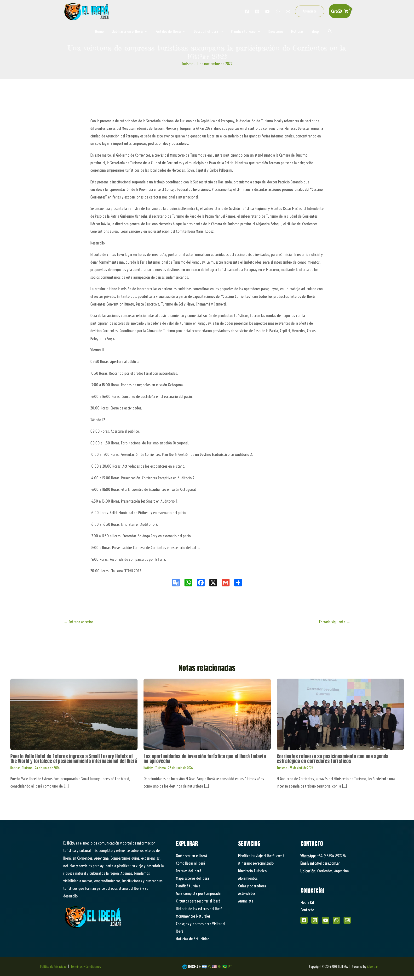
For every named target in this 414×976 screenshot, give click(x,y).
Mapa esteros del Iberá (192, 878)
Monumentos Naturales (193, 916)
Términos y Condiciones (86, 967)
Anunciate (245, 900)
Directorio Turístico (252, 870)
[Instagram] (257, 11)
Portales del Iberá (168, 31)
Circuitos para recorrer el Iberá (198, 900)
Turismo (187, 63)
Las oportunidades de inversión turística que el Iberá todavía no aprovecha (205, 759)
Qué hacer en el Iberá (127, 31)
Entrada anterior (78, 621)
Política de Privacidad (53, 967)
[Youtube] (267, 11)
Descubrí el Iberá (206, 31)
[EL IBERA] (87, 10)
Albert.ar (372, 967)
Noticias (297, 31)
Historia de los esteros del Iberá (199, 908)
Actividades (246, 893)
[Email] (347, 920)
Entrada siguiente (334, 621)
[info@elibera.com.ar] (288, 11)
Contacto (307, 909)
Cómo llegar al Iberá (190, 863)
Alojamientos (248, 878)
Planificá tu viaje (188, 885)
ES (210, 966)
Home (99, 31)
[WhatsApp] (336, 920)
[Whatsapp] (278, 11)
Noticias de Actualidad (192, 938)
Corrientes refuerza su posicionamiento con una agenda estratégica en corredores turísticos (332, 759)
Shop (315, 31)
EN (219, 966)
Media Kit (307, 902)
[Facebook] (247, 11)
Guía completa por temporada (198, 893)
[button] (309, 11)
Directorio (275, 31)
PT (230, 966)
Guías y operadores (252, 885)
